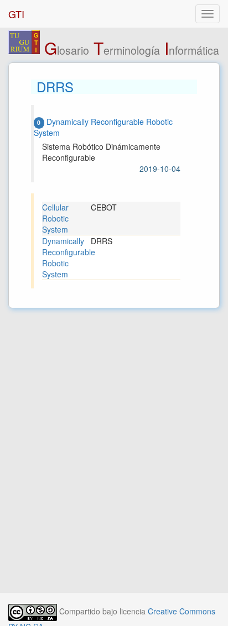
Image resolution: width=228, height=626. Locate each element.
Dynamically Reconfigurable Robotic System (66, 257)
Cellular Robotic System (55, 218)
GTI (16, 14)
